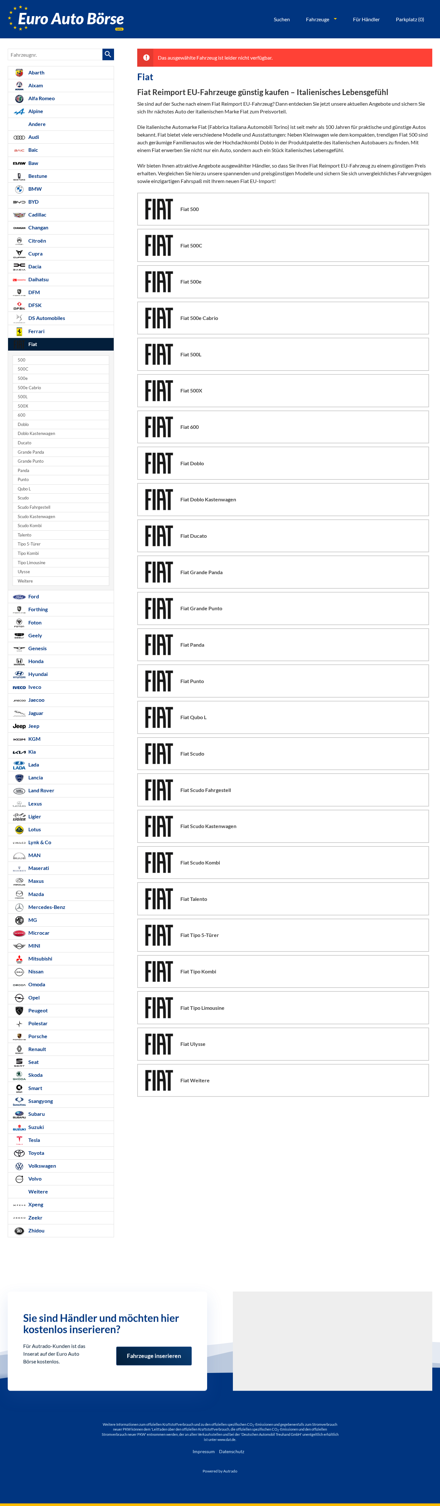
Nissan (35, 971)
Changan (37, 227)
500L (23, 396)
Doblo (23, 424)
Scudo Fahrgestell (34, 507)
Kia (31, 751)
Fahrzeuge (317, 19)
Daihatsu (38, 279)
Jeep (33, 726)
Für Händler (366, 19)
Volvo (34, 1178)
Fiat (32, 344)
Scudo (23, 498)
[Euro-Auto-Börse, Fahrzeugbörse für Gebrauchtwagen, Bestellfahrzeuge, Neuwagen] (66, 19)
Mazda (35, 894)
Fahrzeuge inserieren (154, 1352)
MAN (34, 855)
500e (23, 378)
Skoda (35, 1075)
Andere (36, 124)
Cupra (35, 253)
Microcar (38, 933)
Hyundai (37, 674)
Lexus (34, 803)
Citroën (36, 240)
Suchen (282, 19)
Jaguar (35, 713)
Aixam (35, 85)
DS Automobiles (46, 318)
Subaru (36, 1114)
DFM (33, 292)
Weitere (25, 581)
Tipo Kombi (28, 553)
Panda (23, 470)
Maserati (38, 868)
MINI (33, 945)
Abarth (35, 72)
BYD (33, 201)
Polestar (37, 1023)
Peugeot (37, 1010)
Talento (24, 535)
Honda (35, 661)
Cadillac (36, 214)
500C (23, 369)
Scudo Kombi (30, 525)
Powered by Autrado (220, 1471)
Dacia (34, 266)
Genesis (37, 648)
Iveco (34, 687)
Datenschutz (231, 1451)
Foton (34, 622)
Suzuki (35, 1127)
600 (21, 415)
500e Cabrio (29, 387)
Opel (33, 997)
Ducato (24, 442)
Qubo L (24, 489)
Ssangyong (40, 1101)
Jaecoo (35, 700)
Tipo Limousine (31, 562)
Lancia (35, 777)
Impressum (204, 1451)
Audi (33, 137)
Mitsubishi (39, 958)
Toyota (35, 1153)
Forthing (37, 609)
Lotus (34, 829)
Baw (32, 163)
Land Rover (40, 790)
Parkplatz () (410, 19)
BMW (34, 189)
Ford (33, 596)
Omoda (36, 984)
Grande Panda (31, 452)
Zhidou (35, 1230)
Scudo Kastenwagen (36, 516)
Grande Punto (30, 461)
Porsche (37, 1036)
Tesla (33, 1140)
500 (21, 360)
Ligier (34, 816)
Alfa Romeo (41, 98)
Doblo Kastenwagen (36, 433)
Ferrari (35, 331)
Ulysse (24, 571)
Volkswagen (41, 1166)
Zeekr (35, 1217)
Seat (33, 1062)
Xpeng (35, 1204)
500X (23, 406)
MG (32, 920)
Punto (23, 479)
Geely (34, 635)
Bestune (37, 176)
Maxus (35, 881)
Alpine (35, 111)
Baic (32, 150)
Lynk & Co (39, 842)
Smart (34, 1088)
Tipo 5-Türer (29, 544)
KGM (34, 739)
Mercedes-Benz (46, 907)
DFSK (34, 305)
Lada (33, 764)
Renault (36, 1049)
